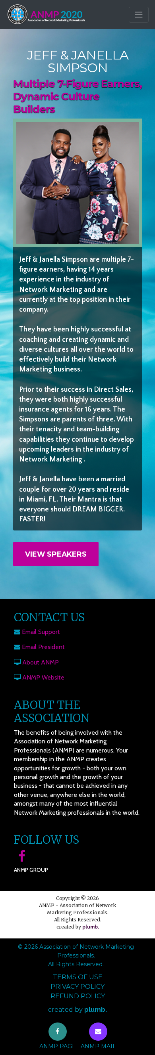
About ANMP (40, 662)
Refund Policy (77, 996)
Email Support (41, 632)
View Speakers (56, 554)
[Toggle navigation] (139, 15)
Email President (43, 647)
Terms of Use (78, 977)
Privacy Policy (77, 986)
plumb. (90, 927)
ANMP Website (43, 677)
